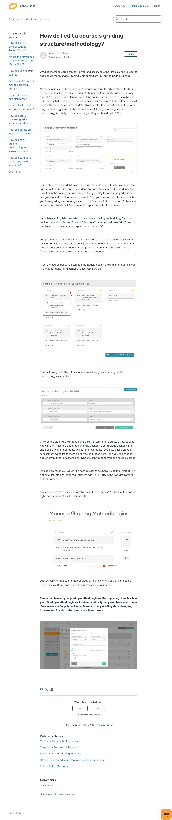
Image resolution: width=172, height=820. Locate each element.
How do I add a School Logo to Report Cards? (17, 46)
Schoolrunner (16, 19)
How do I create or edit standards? (19, 97)
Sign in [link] (156, 5)
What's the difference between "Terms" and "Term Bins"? (21, 60)
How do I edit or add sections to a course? (21, 107)
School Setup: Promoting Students (60, 753)
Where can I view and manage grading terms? (21, 84)
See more (14, 171)
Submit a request (139, 5)
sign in (51, 794)
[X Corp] (46, 689)
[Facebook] (41, 689)
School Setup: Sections (54, 766)
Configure (31, 19)
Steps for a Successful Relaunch (59, 747)
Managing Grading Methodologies (60, 741)
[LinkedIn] (51, 689)
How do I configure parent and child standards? (20, 161)
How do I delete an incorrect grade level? (22, 131)
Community (119, 5)
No (97, 708)
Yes (80, 708)
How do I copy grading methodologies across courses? (18, 145)
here (103, 453)
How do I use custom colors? (21, 72)
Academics (45, 19)
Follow (131, 54)
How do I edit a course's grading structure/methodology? (22, 119)
